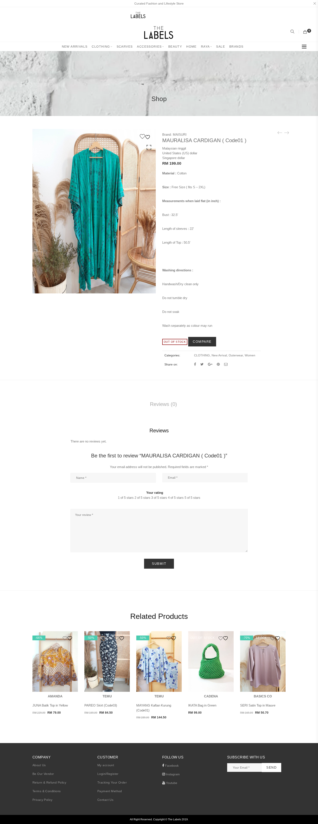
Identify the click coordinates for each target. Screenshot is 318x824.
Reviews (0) (163, 404)
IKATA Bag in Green (202, 705)
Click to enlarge (148, 147)
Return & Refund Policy (49, 782)
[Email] (226, 364)
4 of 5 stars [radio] (176, 497)
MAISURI (179, 134)
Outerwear (236, 355)
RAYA (205, 46)
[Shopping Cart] (305, 32)
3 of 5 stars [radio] (159, 497)
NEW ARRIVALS (75, 46)
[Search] (293, 32)
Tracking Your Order (112, 782)
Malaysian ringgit (174, 148)
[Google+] (210, 364)
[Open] (304, 47)
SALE (220, 46)
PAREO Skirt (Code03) (100, 705)
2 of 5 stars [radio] (142, 497)
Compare (202, 341)
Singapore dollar (173, 158)
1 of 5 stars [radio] (126, 497)
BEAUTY (175, 46)
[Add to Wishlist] (145, 136)
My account (105, 765)
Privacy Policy (42, 799)
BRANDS (236, 46)
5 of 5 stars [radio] (192, 497)
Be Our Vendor (43, 774)
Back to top (310, 813)
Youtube (171, 783)
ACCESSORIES (149, 46)
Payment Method (109, 791)
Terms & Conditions (46, 791)
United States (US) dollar (179, 153)
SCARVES (125, 46)
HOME (191, 46)
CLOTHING (101, 46)
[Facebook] (195, 364)
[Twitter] (202, 364)
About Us (39, 765)
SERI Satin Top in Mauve (257, 705)
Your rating (154, 492)
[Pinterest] (218, 364)
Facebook (171, 765)
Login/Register (108, 774)
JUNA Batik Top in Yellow (50, 705)
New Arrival (219, 355)
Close (314, 3)
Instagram (172, 774)
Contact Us (105, 799)
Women (250, 355)
